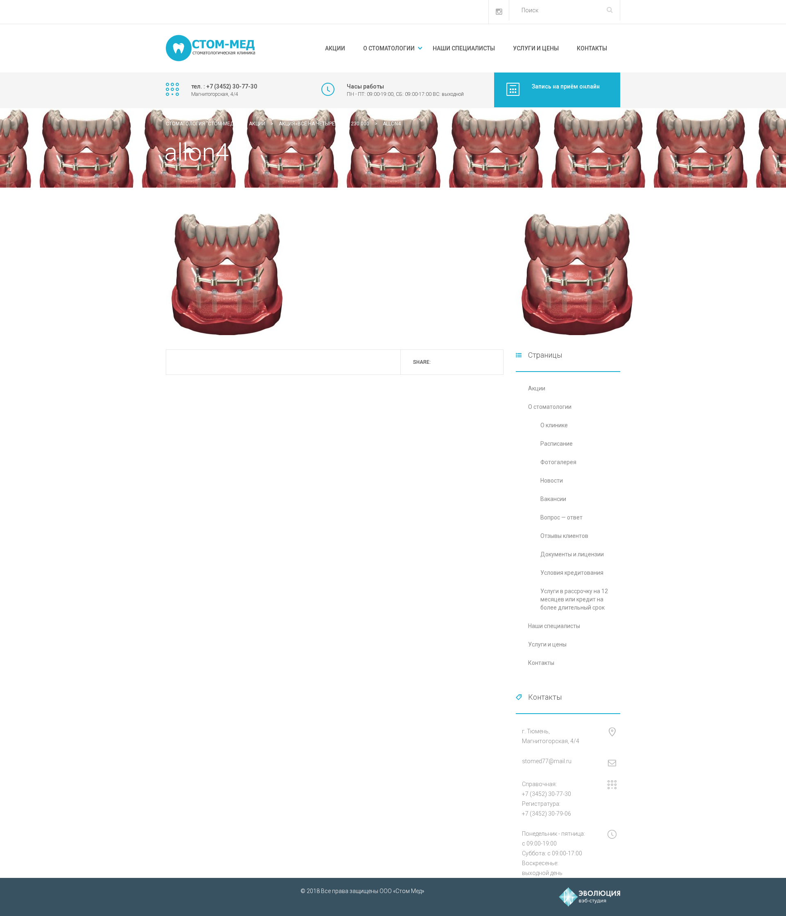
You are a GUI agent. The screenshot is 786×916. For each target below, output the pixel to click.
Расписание (556, 443)
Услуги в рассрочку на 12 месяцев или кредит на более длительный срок (574, 599)
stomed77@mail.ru (546, 761)
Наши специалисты (464, 48)
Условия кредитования (571, 572)
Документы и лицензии (572, 554)
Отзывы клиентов (564, 536)
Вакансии (553, 499)
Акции (335, 48)
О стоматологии (389, 48)
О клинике (554, 425)
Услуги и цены (536, 48)
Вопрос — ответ (561, 517)
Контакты (592, 48)
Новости (551, 480)
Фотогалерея (558, 462)
